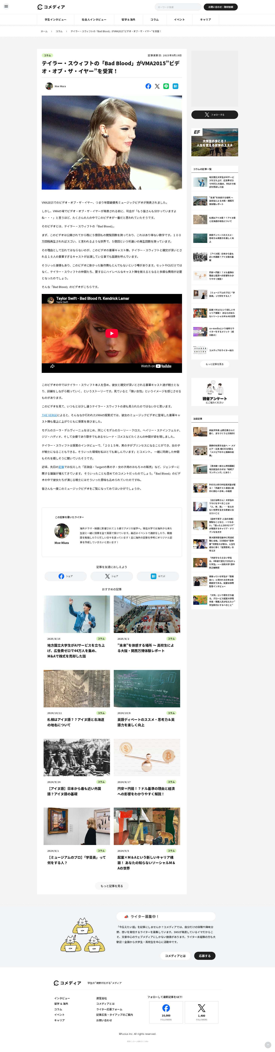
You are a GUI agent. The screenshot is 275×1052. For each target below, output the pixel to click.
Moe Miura (60, 86)
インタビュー (62, 998)
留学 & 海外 (61, 1003)
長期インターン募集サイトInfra (137, 1041)
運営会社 (101, 998)
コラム (59, 31)
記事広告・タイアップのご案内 (114, 1014)
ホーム (44, 31)
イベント (59, 1014)
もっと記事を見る (112, 886)
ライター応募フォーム (109, 1009)
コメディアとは (105, 1003)
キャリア (59, 1020)
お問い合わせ (104, 1020)
